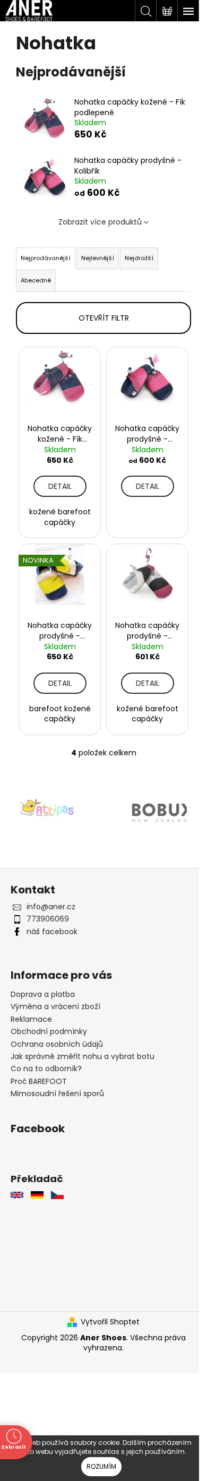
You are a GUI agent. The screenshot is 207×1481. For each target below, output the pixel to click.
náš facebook (52, 925)
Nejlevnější (97, 258)
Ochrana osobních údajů (57, 1037)
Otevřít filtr (99, 318)
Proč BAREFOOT (39, 1075)
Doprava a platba (43, 988)
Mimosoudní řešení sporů (57, 1087)
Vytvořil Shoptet (106, 1316)
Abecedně (36, 280)
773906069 (48, 913)
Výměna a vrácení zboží (55, 1000)
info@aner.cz (51, 901)
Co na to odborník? (46, 1062)
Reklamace (31, 1013)
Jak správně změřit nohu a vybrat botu (82, 1050)
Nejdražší (139, 258)
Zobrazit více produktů (95, 222)
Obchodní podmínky (49, 1025)
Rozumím (101, 1466)
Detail (58, 483)
